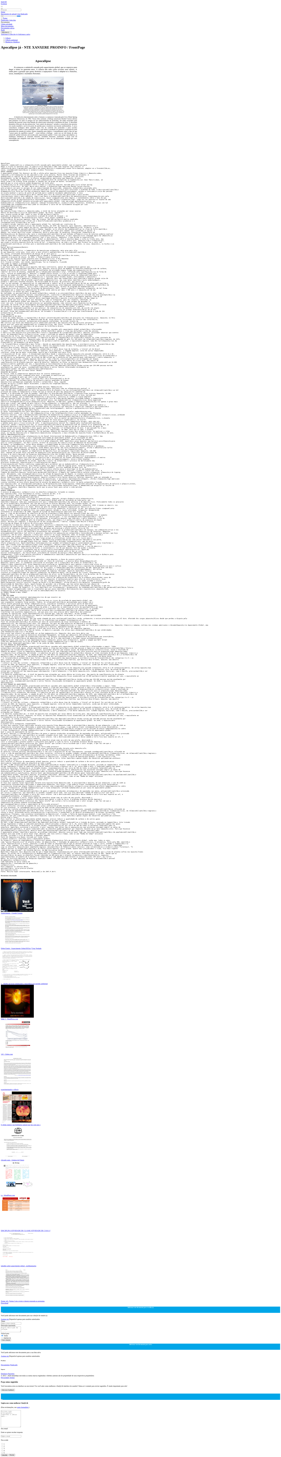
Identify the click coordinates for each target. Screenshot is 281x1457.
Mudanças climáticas (12, 42)
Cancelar (4, 1455)
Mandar (12, 1455)
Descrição (8, 1325)
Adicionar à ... (6, 32)
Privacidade (5, 1378)
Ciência (8, 38)
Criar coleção (6, 1340)
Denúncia (4, 1374)
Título (3, 1321)
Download (4, 1303)
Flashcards (5, 20)
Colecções (12, 20)
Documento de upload (9, 14)
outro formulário (23, 1407)
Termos (12, 1378)
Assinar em (5, 1319)
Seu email (4, 1429)
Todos (6, 1336)
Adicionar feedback (8, 1390)
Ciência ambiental (11, 40)
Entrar (3, 12)
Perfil (3, 30)
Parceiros (11, 1374)
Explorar (4, 4)
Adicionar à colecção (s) (9, 34)
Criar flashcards (22, 14)
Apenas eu (7, 1338)
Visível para (5, 1333)
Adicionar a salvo (24, 34)
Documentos (5, 1365)
